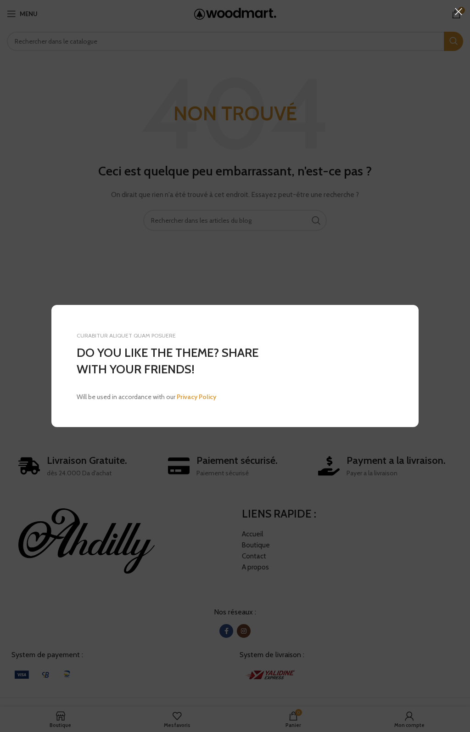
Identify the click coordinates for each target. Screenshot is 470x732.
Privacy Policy (196, 397)
